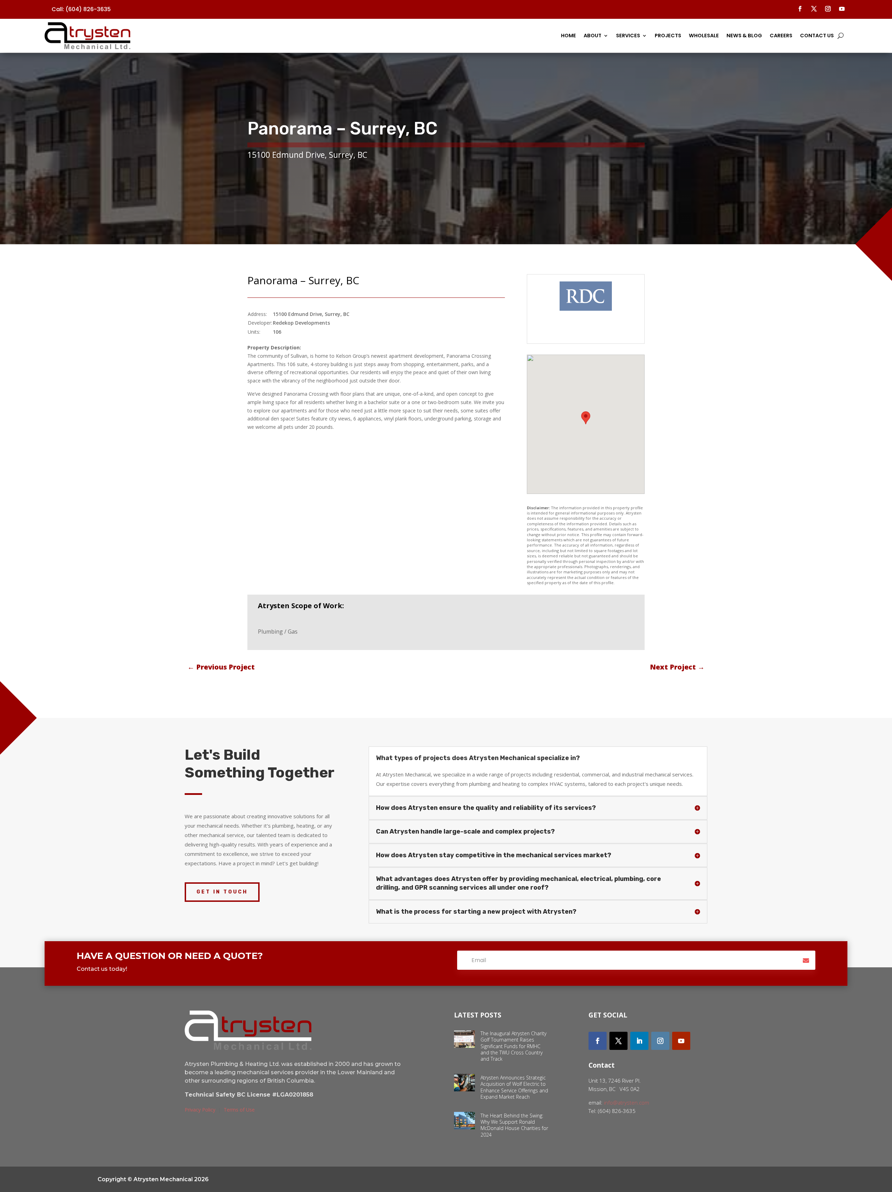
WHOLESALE (704, 35)
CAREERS (781, 35)
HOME (568, 35)
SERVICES (628, 35)
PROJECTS (668, 35)
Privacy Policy (200, 1109)
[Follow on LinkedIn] (639, 1041)
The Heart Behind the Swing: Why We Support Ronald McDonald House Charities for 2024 (514, 1125)
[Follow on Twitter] (618, 1041)
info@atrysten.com (626, 1102)
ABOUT (592, 35)
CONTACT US (817, 35)
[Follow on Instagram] (827, 8)
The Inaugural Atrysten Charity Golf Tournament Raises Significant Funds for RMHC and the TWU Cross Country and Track (513, 1046)
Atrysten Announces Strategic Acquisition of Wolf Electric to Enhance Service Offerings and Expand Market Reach (514, 1087)
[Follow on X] (814, 8)
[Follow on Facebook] (800, 8)
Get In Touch (222, 892)
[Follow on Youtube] (841, 8)
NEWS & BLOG (744, 35)
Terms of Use (239, 1109)
